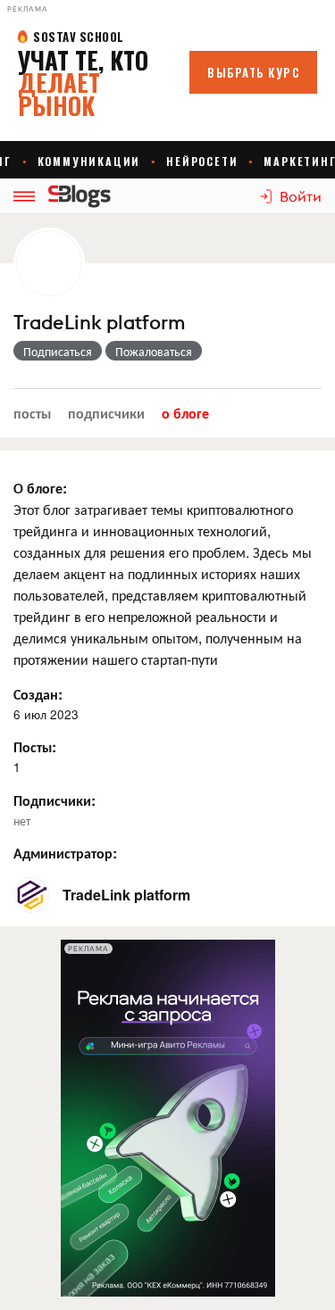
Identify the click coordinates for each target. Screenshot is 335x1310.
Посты (32, 412)
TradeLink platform (99, 322)
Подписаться (57, 351)
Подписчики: (54, 800)
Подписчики (106, 412)
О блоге (185, 412)
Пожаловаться (153, 351)
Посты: (34, 746)
